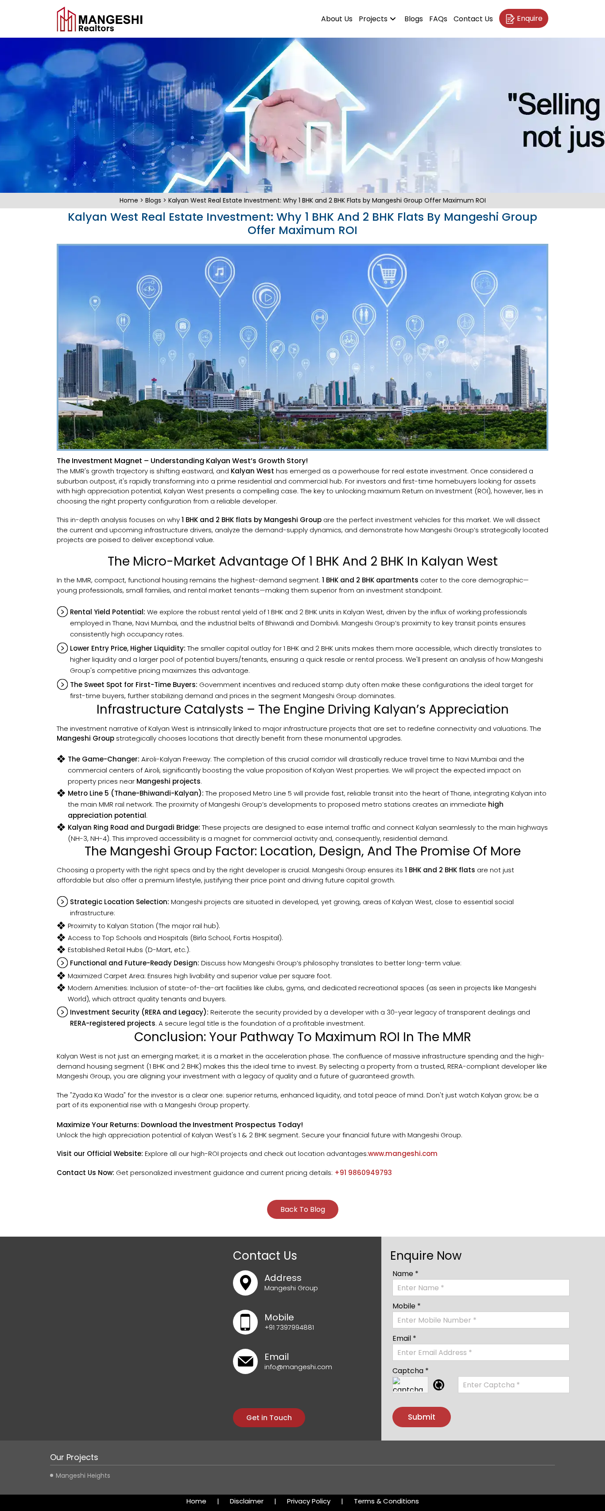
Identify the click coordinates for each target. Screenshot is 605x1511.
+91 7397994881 (289, 1327)
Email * (404, 1338)
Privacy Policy (308, 1501)
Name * (405, 1274)
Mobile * (406, 1306)
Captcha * (410, 1371)
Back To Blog (302, 1209)
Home (130, 200)
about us (337, 19)
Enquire (530, 18)
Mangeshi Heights (83, 1475)
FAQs (438, 19)
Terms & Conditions (386, 1501)
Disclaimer (247, 1501)
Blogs (413, 19)
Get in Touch (269, 1418)
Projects (373, 19)
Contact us (473, 19)
